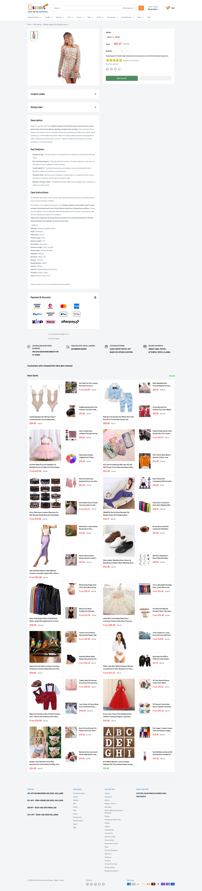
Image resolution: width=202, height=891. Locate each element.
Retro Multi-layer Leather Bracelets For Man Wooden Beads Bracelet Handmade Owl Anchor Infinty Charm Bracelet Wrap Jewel (44, 513)
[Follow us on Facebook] (87, 884)
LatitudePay (109, 830)
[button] (155, 78)
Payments (108, 797)
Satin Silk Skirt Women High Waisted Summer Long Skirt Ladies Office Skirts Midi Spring (43, 572)
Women (59, 17)
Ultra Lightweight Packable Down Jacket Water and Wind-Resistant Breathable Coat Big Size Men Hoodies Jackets (162, 586)
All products (37, 24)
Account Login (110, 837)
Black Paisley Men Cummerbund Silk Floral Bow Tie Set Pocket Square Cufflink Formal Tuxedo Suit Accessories (162, 480)
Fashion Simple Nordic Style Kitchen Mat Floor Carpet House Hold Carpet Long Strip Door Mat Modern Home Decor (162, 432)
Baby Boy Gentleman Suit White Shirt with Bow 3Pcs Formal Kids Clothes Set (118, 418)
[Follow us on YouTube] (99, 884)
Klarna (107, 800)
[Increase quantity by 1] (127, 51)
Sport (139, 17)
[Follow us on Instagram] (91, 884)
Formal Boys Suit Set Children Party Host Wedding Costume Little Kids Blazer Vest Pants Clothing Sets (162, 408)
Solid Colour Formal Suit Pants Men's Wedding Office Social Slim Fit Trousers (162, 504)
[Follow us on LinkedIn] (103, 884)
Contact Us (109, 833)
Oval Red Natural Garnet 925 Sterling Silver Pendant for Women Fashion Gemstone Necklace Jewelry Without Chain (162, 753)
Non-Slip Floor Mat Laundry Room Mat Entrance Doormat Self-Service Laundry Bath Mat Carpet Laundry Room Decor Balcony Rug (88, 384)
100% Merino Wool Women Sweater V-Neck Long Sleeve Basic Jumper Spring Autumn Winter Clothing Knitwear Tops (162, 456)
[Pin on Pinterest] (111, 69)
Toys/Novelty (126, 17)
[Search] (141, 8)
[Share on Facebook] (107, 69)
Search (107, 793)
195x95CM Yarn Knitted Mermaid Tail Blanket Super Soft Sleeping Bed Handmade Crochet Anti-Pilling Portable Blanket (118, 513)
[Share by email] (119, 69)
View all (172, 376)
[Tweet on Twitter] (115, 69)
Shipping (108, 857)
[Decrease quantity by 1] (116, 51)
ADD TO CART (122, 78)
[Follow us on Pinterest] (95, 884)
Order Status (109, 840)
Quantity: (109, 51)
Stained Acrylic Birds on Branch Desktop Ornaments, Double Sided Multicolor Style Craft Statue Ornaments (44, 667)
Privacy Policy (110, 867)
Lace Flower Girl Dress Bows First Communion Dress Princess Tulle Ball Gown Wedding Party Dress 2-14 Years (88, 705)
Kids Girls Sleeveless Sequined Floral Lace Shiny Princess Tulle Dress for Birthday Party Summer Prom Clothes (88, 480)
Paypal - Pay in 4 (110, 803)
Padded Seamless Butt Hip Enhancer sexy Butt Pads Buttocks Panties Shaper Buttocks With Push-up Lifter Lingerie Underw (88, 408)
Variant (108, 32)
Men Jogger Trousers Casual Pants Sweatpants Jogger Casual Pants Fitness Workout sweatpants (162, 729)
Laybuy (107, 826)
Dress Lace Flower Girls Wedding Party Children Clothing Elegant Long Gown (117, 715)
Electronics (111, 17)
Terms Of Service (111, 864)
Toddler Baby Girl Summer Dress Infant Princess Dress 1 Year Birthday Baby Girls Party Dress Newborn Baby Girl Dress (89, 681)
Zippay (107, 816)
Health (47, 17)
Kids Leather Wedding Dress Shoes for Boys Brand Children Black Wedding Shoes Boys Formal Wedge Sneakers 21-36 (118, 561)
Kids (89, 17)
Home (99, 17)
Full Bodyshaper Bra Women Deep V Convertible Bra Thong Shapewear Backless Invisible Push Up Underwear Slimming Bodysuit (43, 418)
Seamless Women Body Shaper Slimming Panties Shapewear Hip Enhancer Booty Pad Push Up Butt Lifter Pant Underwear (87, 657)
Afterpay (108, 807)
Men (69, 17)
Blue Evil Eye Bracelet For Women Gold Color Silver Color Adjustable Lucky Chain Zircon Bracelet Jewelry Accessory (88, 729)
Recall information (111, 871)
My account (152, 9)
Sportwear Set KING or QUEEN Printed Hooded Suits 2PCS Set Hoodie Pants (162, 657)
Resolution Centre (111, 843)
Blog (106, 847)
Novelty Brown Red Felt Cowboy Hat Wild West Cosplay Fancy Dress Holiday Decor (162, 527)
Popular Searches (111, 850)
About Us (108, 854)
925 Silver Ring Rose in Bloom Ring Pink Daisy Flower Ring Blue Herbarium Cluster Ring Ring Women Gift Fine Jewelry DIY (162, 557)
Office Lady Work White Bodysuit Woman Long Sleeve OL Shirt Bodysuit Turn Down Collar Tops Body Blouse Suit (118, 667)
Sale (149, 17)
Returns (108, 860)
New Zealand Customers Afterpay (114, 811)
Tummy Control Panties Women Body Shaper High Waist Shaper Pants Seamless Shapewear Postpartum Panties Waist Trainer (88, 634)
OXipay (107, 823)
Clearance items (33, 17)
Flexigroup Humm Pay (113, 819)
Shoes (79, 17)
